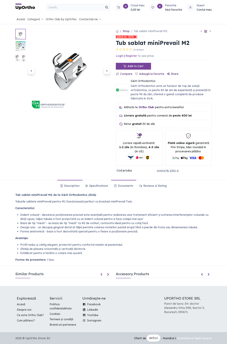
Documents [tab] (125, 186)
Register (131, 56)
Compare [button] (126, 74)
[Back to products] (205, 31)
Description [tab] (71, 186)
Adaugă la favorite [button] (151, 74)
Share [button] (175, 74)
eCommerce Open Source (194, 338)
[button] (31, 71)
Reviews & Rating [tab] (155, 186)
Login (119, 56)
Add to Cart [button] (135, 66)
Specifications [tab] (98, 186)
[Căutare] (106, 7)
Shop (126, 31)
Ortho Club (146, 107)
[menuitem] (20, 19)
